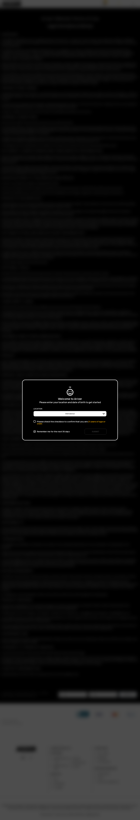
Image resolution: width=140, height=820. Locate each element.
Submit (95, 431)
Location (37, 409)
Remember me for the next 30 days (53, 432)
